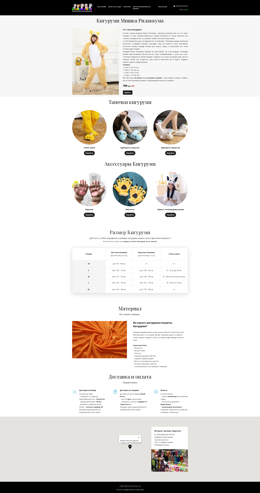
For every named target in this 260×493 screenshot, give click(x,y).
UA (184, 9)
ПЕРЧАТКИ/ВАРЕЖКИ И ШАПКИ (142, 8)
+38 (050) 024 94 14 (161, 440)
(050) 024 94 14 (182, 6)
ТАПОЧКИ (127, 7)
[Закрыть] (138, 437)
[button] (130, 446)
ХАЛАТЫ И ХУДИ (114, 7)
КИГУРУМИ (102, 7)
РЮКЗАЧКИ (162, 7)
